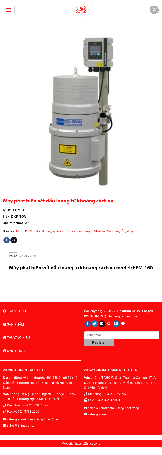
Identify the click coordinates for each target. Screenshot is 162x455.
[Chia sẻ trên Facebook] (6, 240)
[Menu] (9, 10)
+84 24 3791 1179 (35, 405)
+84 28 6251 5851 (107, 400)
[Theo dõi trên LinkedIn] (116, 323)
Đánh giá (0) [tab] (28, 255)
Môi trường (113, 231)
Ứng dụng (127, 231)
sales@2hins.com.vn (21, 425)
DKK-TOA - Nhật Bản (28, 231)
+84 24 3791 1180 (26, 411)
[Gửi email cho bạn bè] (13, 240)
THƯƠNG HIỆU (18, 337)
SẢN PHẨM (15, 324)
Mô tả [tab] (13, 255)
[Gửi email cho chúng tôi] (102, 323)
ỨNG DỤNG (15, 351)
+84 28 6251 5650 (116, 394)
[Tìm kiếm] (154, 10)
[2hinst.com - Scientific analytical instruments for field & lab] (81, 9)
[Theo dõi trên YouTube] (123, 323)
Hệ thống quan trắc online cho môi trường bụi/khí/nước (73, 231)
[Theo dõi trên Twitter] (94, 323)
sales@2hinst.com (20, 419)
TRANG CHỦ (16, 311)
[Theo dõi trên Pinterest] (109, 323)
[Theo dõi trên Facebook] (87, 323)
